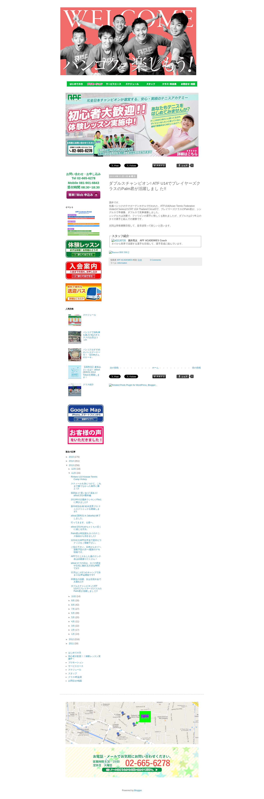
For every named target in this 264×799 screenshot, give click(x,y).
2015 (71, 457)
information (122, 263)
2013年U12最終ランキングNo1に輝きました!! (86, 500)
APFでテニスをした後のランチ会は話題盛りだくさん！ (86, 557)
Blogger (138, 790)
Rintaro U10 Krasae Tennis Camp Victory (84, 478)
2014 (71, 461)
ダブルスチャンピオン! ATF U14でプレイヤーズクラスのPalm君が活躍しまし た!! (86, 588)
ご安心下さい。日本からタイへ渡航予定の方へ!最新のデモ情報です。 (86, 549)
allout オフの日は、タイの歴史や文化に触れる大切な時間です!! (86, 566)
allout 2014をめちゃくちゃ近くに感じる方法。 (86, 528)
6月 (73, 613)
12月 (74, 469)
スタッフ (72, 673)
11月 (74, 473)
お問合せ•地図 (75, 681)
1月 (73, 634)
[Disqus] (155, 318)
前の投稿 (196, 367)
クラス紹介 (88, 384)
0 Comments (155, 260)
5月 (73, 617)
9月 (73, 600)
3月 (73, 626)
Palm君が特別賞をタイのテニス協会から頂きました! (85, 534)
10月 (74, 596)
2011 (71, 643)
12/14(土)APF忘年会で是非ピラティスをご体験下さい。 (86, 541)
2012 (71, 639)
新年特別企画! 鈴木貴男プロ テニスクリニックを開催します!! (86, 509)
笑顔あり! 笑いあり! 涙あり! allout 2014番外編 (84, 494)
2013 (71, 465)
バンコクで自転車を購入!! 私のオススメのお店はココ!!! (91, 336)
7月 (73, 609)
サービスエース (75, 666)
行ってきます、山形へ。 (83, 522)
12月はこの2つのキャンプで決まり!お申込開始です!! (86, 573)
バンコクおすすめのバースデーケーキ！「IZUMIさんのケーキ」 (91, 353)
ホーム (155, 367)
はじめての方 (74, 652)
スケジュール (89, 315)
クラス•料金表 (75, 677)
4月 (73, 621)
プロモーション (75, 662)
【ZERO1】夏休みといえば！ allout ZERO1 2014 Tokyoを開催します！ (92, 372)
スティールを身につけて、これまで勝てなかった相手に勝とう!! (86, 486)
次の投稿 (114, 367)
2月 (73, 630)
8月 (73, 605)
